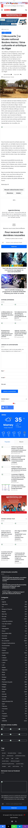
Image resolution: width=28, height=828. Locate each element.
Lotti (3, 665)
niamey (7, 758)
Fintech (4, 650)
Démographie (5, 628)
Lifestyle (4, 657)
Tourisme (8, 32)
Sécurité (4, 694)
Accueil (4, 29)
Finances (4, 648)
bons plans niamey (12, 753)
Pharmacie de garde (7, 682)
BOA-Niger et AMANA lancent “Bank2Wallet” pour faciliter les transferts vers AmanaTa (21, 535)
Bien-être (4, 614)
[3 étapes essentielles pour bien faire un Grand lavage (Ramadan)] (6, 487)
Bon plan (4, 616)
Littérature (4, 660)
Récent (21, 442)
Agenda (4, 602)
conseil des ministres (7, 621)
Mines (3, 672)
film (3, 758)
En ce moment (5, 640)
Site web (3, 384)
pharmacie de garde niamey (8, 763)
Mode (3, 674)
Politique (4, 684)
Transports (4, 716)
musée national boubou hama (14, 189)
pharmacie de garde (15, 761)
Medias (4, 667)
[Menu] (2, 10)
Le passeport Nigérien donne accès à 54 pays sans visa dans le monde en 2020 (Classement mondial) (18, 478)
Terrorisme (4, 708)
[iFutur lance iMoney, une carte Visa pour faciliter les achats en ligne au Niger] (5, 730)
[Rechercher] (26, 10)
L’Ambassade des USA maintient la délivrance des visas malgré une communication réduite (20, 557)
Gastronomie (5, 652)
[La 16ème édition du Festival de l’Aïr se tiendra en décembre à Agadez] (7, 307)
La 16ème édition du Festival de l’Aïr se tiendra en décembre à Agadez (7, 314)
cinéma (19, 753)
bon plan (4, 753)
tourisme (10, 193)
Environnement (6, 645)
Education (4, 638)
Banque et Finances (7, 609)
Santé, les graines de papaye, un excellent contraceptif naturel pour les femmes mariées (18, 449)
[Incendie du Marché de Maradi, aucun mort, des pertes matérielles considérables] (7, 547)
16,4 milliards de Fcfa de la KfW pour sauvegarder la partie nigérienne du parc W (21, 315)
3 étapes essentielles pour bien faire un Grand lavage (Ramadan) (18, 486)
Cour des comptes (6, 623)
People (4, 679)
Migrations (4, 669)
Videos (3, 718)
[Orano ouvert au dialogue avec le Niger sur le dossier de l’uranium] (7, 525)
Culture (4, 626)
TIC (3, 711)
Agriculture (5, 604)
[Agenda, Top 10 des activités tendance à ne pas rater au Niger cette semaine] (21, 325)
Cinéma (4, 618)
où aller (17, 758)
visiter (19, 193)
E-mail (3, 377)
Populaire (7, 442)
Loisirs (3, 662)
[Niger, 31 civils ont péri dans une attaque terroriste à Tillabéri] (23, 736)
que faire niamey (19, 763)
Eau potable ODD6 (6, 633)
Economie (4, 635)
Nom (2, 371)
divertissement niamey (20, 755)
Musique (4, 677)
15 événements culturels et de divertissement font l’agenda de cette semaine (7, 333)
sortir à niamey (16, 766)
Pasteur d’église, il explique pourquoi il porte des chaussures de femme (18, 468)
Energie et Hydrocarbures (8, 643)
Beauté (4, 611)
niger (12, 758)
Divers (3, 631)
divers (3, 755)
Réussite (4, 689)
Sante (3, 691)
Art (8, 29)
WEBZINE (4, 720)
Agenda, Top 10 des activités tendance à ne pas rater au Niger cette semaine (21, 333)
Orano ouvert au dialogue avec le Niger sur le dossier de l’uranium (6, 533)
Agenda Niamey (7, 74)
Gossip (3, 655)
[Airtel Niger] (14, 3)
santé (9, 766)
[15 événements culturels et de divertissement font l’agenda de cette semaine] (7, 325)
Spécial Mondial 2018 (7, 701)
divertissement (10, 755)
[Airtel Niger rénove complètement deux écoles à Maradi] (23, 742)
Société (4, 699)
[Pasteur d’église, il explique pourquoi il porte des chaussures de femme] (6, 469)
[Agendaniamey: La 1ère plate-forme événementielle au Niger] (10, 10)
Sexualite (4, 696)
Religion (4, 686)
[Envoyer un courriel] (11, 74)
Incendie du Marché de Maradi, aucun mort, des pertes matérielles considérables (6, 555)
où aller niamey (5, 761)
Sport (3, 703)
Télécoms (4, 706)
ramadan (4, 766)
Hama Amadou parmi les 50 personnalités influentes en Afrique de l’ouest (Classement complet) (18, 459)
